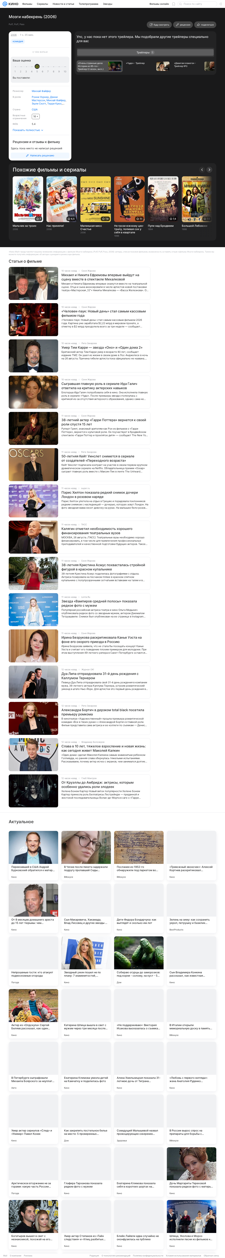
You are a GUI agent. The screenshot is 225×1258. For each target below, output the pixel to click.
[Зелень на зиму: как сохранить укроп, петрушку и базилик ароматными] (191, 908)
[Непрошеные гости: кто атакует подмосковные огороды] (33, 961)
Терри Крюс (54, 103)
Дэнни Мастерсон (45, 98)
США (35, 109)
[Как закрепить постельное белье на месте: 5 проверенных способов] (86, 1119)
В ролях (17, 97)
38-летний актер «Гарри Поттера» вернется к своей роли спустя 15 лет (103, 422)
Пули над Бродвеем (161, 225)
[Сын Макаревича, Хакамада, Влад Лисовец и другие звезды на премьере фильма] (86, 908)
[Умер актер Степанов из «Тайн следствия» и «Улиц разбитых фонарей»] (86, 1224)
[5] (37, 71)
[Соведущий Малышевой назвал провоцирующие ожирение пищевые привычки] (139, 1119)
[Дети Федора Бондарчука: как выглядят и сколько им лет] (139, 908)
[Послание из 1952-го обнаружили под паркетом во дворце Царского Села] (139, 855)
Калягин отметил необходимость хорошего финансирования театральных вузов (96, 531)
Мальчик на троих (24, 225)
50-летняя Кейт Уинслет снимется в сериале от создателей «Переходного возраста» (97, 458)
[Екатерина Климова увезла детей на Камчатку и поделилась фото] (86, 1066)
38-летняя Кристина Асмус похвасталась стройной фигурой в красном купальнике (103, 567)
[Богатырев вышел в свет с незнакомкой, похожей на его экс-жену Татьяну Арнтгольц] (33, 1224)
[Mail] (5, 4)
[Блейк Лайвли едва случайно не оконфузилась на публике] (139, 1224)
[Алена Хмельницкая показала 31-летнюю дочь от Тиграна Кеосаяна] (139, 1066)
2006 (14, 34)
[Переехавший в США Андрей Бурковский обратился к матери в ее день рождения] (33, 855)
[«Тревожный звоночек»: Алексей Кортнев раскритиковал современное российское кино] (191, 855)
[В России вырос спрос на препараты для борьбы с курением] (191, 1119)
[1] (15, 71)
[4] (32, 71)
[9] (59, 71)
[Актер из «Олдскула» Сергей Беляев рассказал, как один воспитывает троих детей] (33, 1014)
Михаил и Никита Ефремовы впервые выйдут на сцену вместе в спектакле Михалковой (100, 277)
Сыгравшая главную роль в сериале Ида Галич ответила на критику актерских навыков (99, 386)
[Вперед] (209, 170)
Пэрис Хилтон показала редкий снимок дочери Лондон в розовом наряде (99, 495)
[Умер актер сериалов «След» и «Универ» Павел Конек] (33, 1119)
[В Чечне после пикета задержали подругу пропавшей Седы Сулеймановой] (86, 855)
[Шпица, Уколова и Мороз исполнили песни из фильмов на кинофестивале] (191, 1224)
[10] (65, 71)
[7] (48, 71)
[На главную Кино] (12, 4)
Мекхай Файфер (41, 91)
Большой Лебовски (194, 225)
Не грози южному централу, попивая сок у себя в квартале (129, 229)
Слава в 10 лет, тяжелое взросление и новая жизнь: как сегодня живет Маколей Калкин (103, 748)
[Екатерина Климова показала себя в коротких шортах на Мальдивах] (139, 1172)
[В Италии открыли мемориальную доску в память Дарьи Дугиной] (191, 1014)
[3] (26, 71)
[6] (43, 71)
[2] (21, 71)
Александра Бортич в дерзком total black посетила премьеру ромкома (102, 712)
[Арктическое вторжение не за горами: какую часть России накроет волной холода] (33, 1172)
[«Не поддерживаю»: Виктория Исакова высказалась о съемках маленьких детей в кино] (139, 1014)
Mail (5, 1255)
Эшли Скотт (39, 103)
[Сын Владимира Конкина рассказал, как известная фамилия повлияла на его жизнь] (191, 961)
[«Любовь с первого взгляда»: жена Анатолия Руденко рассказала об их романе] (191, 1066)
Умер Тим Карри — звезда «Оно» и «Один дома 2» (101, 347)
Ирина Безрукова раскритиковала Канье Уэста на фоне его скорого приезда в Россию (101, 640)
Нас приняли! (55, 225)
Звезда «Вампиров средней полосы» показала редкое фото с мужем (99, 603)
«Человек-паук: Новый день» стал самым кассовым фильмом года (103, 313)
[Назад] (202, 170)
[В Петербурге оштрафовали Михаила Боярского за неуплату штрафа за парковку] (33, 1066)
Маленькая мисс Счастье (91, 227)
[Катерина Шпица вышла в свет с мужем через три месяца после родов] (86, 1014)
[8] (54, 71)
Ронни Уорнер (40, 97)
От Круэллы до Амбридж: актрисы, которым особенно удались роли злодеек (97, 785)
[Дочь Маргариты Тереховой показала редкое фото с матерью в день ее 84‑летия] (191, 1172)
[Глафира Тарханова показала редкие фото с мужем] (86, 1172)
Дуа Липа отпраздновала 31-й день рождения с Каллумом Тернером (100, 676)
